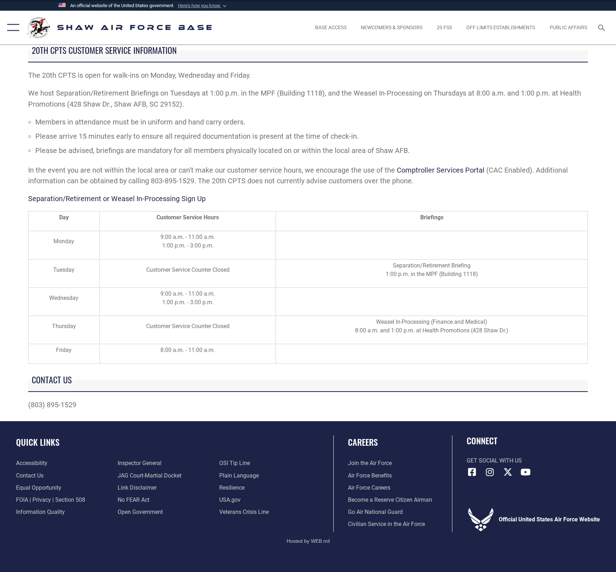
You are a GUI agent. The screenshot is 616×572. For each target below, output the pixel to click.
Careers (363, 441)
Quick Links (38, 441)
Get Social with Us (494, 460)
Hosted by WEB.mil (308, 541)
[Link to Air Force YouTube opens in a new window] (525, 472)
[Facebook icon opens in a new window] (472, 472)
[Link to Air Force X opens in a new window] (507, 472)
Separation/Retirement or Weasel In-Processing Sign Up (117, 198)
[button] (203, 5)
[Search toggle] (602, 27)
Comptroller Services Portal (440, 170)
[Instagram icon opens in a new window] (489, 472)
